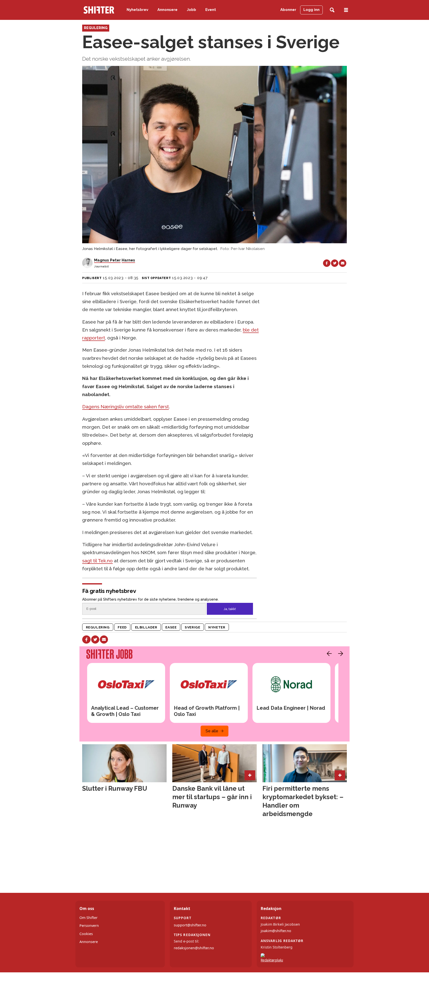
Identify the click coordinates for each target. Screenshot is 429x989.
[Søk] (332, 10)
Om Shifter (88, 917)
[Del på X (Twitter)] (334, 263)
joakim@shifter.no (276, 930)
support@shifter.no (190, 925)
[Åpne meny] (346, 10)
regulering (97, 627)
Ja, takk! (230, 609)
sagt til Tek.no (97, 560)
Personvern (89, 925)
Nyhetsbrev (137, 9)
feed (122, 627)
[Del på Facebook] (326, 263)
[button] (328, 653)
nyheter (216, 627)
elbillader (146, 627)
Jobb (191, 9)
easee (171, 627)
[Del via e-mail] (342, 263)
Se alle (212, 731)
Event (210, 9)
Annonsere (167, 9)
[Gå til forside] (98, 10)
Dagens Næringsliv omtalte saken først (125, 406)
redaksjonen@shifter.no (194, 948)
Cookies (86, 933)
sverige (192, 627)
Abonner (288, 9)
